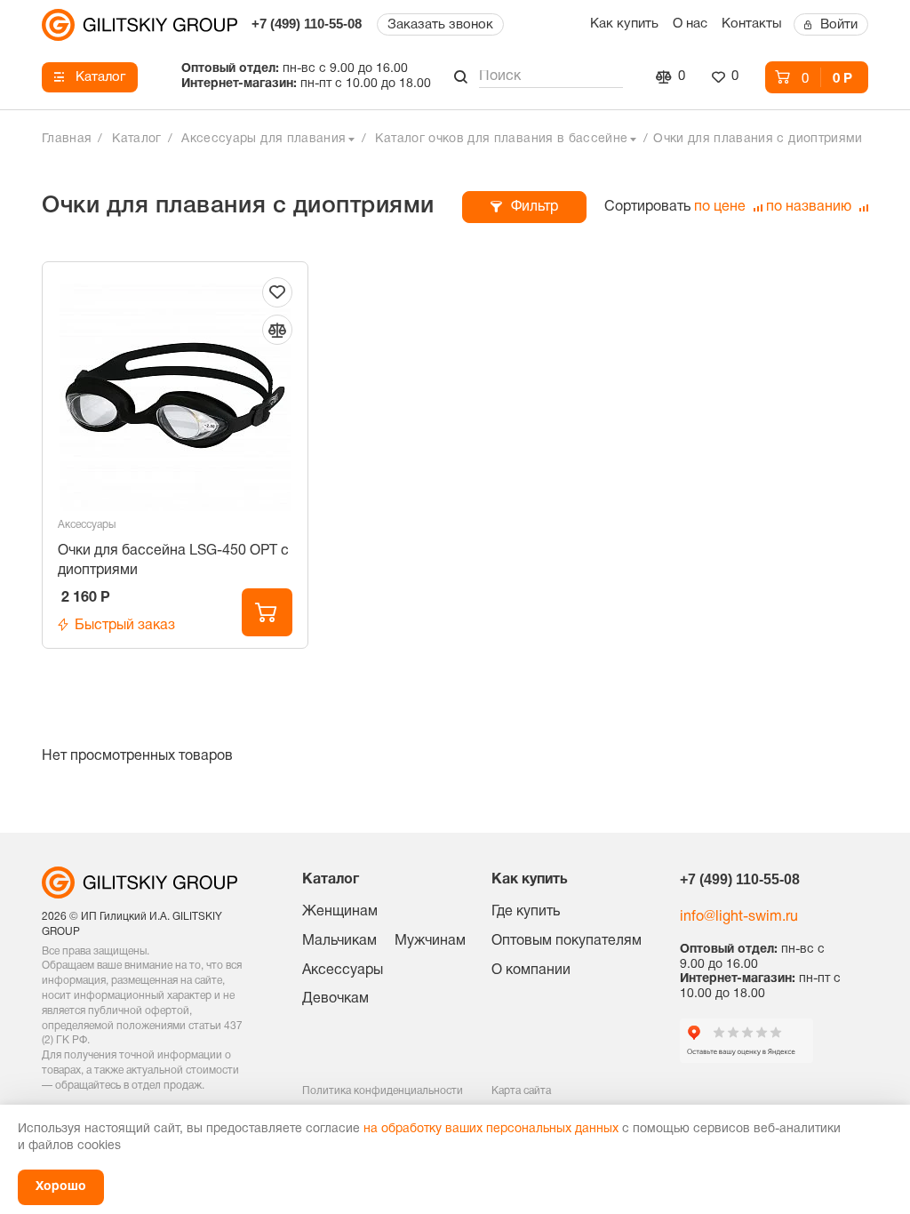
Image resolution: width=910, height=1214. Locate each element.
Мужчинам (430, 941)
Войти (839, 25)
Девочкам (335, 999)
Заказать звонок (440, 25)
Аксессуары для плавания (263, 139)
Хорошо (61, 1187)
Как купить (624, 24)
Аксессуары (87, 525)
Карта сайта (521, 1091)
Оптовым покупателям (566, 941)
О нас (690, 24)
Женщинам (340, 912)
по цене (721, 207)
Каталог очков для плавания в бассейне (501, 139)
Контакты (752, 24)
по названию (810, 207)
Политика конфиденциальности (382, 1091)
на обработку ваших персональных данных (491, 1129)
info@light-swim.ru (739, 917)
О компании (531, 970)
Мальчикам (339, 941)
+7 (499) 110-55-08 (306, 23)
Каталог (100, 77)
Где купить (525, 912)
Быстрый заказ (125, 625)
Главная (67, 139)
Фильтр (534, 207)
